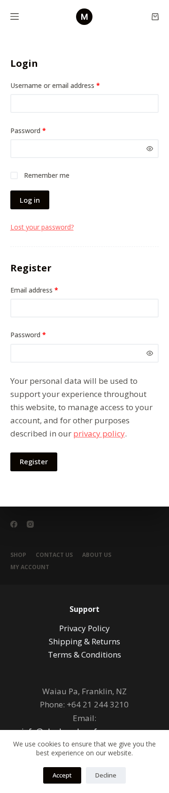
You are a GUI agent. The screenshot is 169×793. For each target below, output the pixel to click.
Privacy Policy (84, 628)
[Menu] (14, 16)
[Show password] (149, 148)
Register (34, 461)
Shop (18, 555)
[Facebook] (13, 524)
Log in (30, 200)
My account (29, 567)
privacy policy (99, 433)
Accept (62, 775)
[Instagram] (30, 524)
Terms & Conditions (84, 654)
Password (41, 130)
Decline (105, 775)
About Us (96, 555)
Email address (47, 289)
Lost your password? (42, 226)
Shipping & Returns (84, 641)
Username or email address (68, 85)
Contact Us (54, 555)
